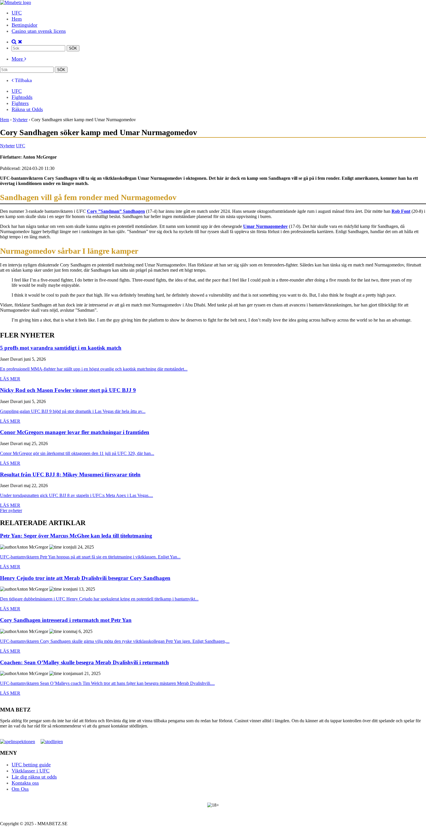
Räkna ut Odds (27, 109)
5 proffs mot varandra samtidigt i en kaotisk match (60, 348)
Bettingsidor (24, 25)
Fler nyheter (11, 510)
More (18, 59)
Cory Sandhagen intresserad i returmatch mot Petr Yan (66, 620)
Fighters (20, 103)
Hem (17, 19)
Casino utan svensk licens (39, 31)
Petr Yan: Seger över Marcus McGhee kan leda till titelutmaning (76, 536)
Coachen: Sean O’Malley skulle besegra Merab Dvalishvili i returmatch (84, 662)
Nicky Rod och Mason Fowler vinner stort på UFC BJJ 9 (68, 390)
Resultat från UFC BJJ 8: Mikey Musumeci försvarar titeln (70, 475)
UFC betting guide (31, 765)
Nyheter (7, 145)
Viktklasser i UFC (31, 771)
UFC (17, 13)
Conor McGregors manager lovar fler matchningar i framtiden (74, 432)
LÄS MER (10, 378)
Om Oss (20, 789)
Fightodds (22, 97)
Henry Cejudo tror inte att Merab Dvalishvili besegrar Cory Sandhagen (85, 578)
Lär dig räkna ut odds (34, 777)
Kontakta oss (25, 783)
